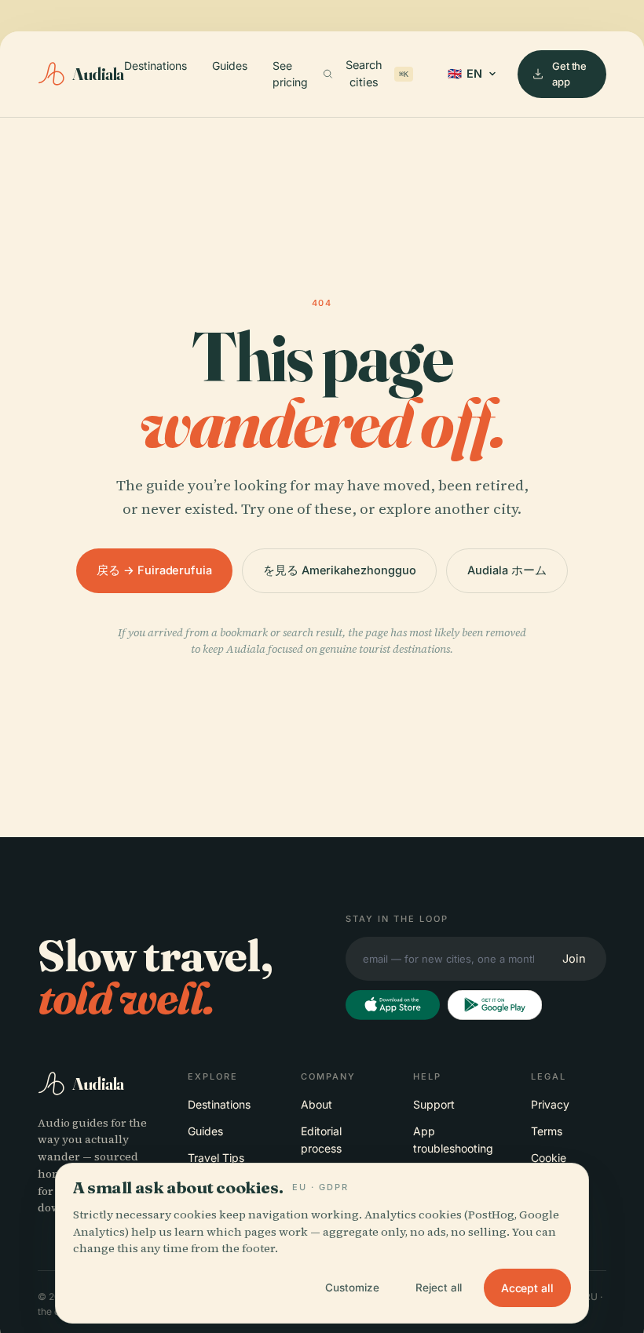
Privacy (550, 1104)
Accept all (527, 1288)
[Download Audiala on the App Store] (393, 1005)
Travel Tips (216, 1157)
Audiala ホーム (506, 570)
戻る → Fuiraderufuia (154, 570)
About (316, 1104)
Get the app (569, 74)
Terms (546, 1131)
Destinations (155, 65)
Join (574, 958)
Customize (352, 1287)
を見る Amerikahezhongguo (339, 570)
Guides (229, 65)
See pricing (290, 74)
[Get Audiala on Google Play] (495, 1005)
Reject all (438, 1287)
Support (434, 1104)
